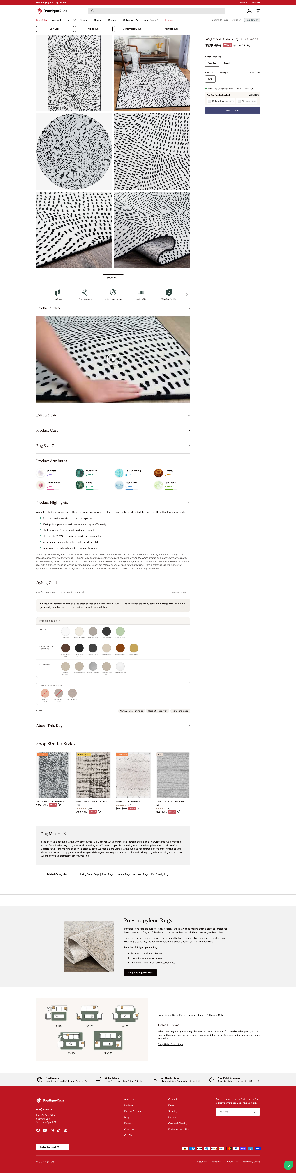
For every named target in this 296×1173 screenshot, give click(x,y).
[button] (258, 10)
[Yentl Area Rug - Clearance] (53, 775)
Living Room (164, 1015)
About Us (129, 1099)
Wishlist (256, 2)
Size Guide (255, 72)
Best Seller (55, 29)
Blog (126, 1117)
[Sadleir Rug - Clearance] (133, 775)
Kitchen (201, 1015)
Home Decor (149, 20)
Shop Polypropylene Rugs (140, 972)
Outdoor (236, 20)
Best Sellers (42, 20)
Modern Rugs (123, 874)
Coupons (129, 1129)
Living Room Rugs (89, 874)
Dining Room (178, 1015)
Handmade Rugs (219, 20)
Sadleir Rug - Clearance (128, 801)
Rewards (128, 1123)
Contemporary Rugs (132, 29)
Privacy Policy (201, 1162)
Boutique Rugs (48, 1162)
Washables (57, 20)
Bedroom (191, 1015)
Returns (172, 1117)
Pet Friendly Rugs (160, 874)
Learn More (254, 95)
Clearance (168, 20)
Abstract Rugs (171, 29)
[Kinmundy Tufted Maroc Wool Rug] (173, 775)
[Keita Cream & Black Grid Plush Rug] (93, 775)
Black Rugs (107, 874)
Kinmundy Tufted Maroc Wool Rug (171, 803)
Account (244, 2)
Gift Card (129, 1135)
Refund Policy (232, 1162)
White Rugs (93, 29)
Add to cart (232, 110)
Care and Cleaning (177, 1123)
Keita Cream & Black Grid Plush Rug (92, 803)
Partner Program (133, 1111)
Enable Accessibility (178, 1129)
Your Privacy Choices (251, 1162)
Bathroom (212, 1015)
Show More (113, 277)
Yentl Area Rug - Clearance (50, 801)
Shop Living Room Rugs (170, 1044)
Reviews (128, 1105)
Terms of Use (217, 1162)
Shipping (172, 1111)
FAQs (171, 1105)
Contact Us (174, 1099)
